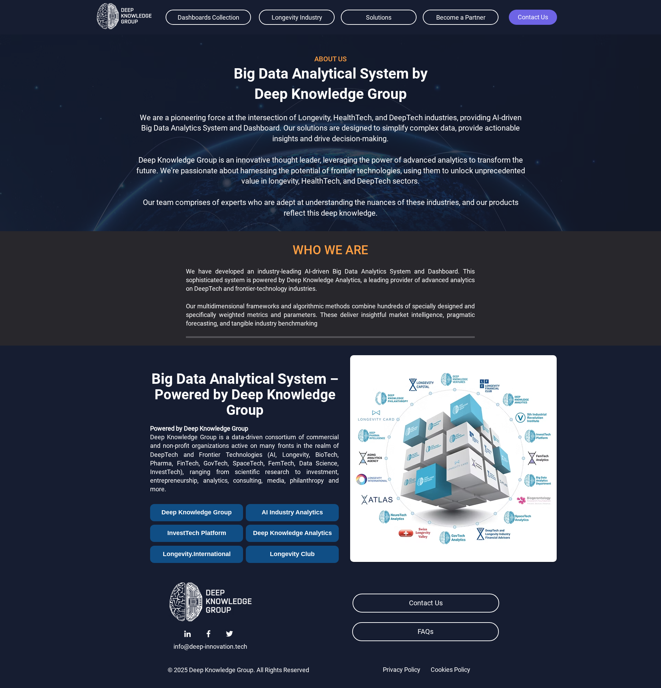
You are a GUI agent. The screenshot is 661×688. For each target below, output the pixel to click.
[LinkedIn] (187, 633)
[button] (533, 17)
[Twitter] (229, 633)
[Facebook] (208, 633)
